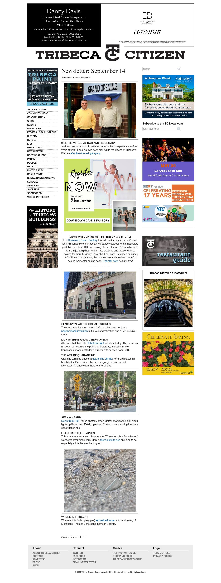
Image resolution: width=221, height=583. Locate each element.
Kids (30, 144)
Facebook (79, 556)
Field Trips (34, 128)
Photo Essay (35, 170)
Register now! (110, 261)
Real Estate (35, 174)
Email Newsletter (84, 562)
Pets (30, 166)
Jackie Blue (108, 572)
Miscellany (34, 147)
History (32, 136)
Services (33, 185)
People (32, 163)
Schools (32, 182)
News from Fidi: (70, 421)
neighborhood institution (74, 331)
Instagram (79, 559)
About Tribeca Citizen (46, 553)
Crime (31, 121)
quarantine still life (102, 358)
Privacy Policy (162, 556)
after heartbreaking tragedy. (85, 153)
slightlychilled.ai (140, 572)
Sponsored (34, 193)
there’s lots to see (110, 440)
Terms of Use (161, 553)
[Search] (178, 68)
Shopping (33, 189)
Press (36, 562)
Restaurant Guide (124, 553)
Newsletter (35, 151)
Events (31, 124)
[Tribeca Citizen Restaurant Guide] (168, 265)
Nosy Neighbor (36, 155)
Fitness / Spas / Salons (41, 132)
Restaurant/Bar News (41, 178)
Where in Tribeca (38, 197)
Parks (31, 159)
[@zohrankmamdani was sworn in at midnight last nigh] (168, 303)
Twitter (78, 553)
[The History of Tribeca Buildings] (42, 237)
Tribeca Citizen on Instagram (168, 273)
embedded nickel (105, 520)
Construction (36, 117)
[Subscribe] (178, 128)
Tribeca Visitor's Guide (127, 559)
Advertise (38, 559)
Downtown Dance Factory (83, 240)
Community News (38, 113)
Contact (37, 556)
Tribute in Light (96, 343)
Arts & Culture (37, 109)
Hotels (31, 140)
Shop (35, 565)
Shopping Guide (123, 556)
